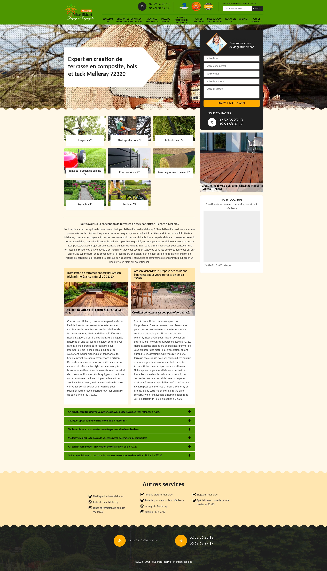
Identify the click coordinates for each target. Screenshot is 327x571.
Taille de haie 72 (165, 20)
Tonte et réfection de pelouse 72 (181, 20)
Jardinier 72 (243, 20)
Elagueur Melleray (207, 494)
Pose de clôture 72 (198, 20)
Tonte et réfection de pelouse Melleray (109, 510)
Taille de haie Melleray (105, 502)
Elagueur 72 (108, 20)
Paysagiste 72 (230, 20)
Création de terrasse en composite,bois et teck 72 (129, 20)
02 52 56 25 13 (159, 4)
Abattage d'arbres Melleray (108, 496)
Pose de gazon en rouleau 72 (214, 20)
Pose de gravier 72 (256, 20)
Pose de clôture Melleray (159, 494)
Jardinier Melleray (155, 512)
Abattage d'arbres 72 (152, 20)
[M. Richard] (79, 12)
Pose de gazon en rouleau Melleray (164, 500)
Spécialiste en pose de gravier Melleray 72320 (213, 502)
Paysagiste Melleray (156, 506)
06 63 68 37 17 (159, 8)
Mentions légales (182, 562)
